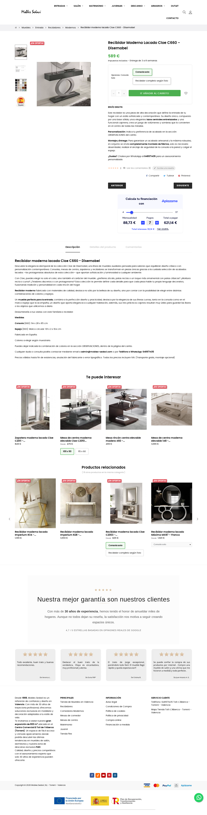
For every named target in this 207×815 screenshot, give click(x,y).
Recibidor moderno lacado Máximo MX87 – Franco (167, 533)
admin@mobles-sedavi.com (96, 352)
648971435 (150, 156)
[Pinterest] (109, 775)
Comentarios (134, 247)
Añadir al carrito (155, 93)
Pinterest (185, 176)
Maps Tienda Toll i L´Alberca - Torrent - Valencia (171, 711)
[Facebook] (92, 775)
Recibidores (66, 707)
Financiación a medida (118, 725)
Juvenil (64, 729)
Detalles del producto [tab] (103, 247)
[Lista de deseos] (186, 93)
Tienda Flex (66, 734)
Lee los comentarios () (137, 168)
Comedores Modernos (72, 711)
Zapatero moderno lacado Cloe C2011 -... (34, 439)
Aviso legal (111, 702)
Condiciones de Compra (119, 707)
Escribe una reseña (164, 168)
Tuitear (170, 176)
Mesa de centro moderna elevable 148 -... (166, 439)
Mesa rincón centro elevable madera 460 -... (123, 439)
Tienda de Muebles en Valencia (76, 702)
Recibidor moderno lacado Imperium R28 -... (76, 533)
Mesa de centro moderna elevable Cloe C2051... (76, 439)
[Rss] (97, 775)
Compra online (113, 720)
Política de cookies (115, 711)
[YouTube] (103, 775)
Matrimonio (66, 725)
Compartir (154, 176)
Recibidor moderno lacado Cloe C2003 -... (125, 533)
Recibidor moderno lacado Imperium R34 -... (31, 533)
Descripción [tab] (72, 247)
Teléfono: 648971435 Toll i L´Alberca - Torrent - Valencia (170, 703)
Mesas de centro (69, 720)
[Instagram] (115, 775)
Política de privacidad (117, 716)
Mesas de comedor (70, 716)
